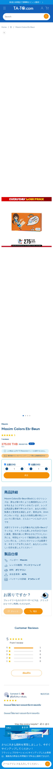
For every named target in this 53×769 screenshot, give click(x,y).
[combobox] (26, 16)
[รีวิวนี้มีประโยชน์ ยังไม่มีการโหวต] (41, 724)
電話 (35, 611)
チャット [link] (15, 611)
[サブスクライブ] (47, 763)
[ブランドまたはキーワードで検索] (46, 16)
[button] (5, 8)
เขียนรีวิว (27, 673)
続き (26, 475)
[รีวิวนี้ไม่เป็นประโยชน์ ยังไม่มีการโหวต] (46, 724)
